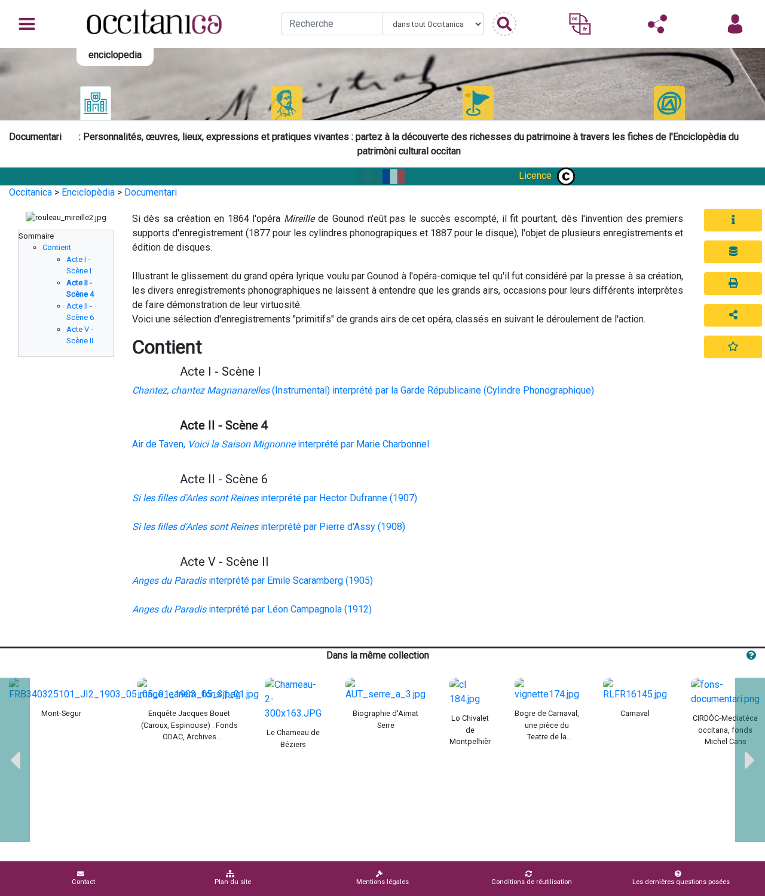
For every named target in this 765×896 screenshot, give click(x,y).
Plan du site (233, 882)
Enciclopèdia (88, 192)
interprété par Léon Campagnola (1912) (252, 609)
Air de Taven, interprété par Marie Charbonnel (280, 444)
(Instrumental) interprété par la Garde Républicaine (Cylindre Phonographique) (363, 390)
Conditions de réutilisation (531, 882)
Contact (83, 882)
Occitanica (30, 192)
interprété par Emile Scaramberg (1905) (252, 580)
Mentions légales (382, 882)
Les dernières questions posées (681, 882)
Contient (56, 247)
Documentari (150, 192)
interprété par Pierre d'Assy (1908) (268, 526)
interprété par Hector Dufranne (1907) (274, 498)
